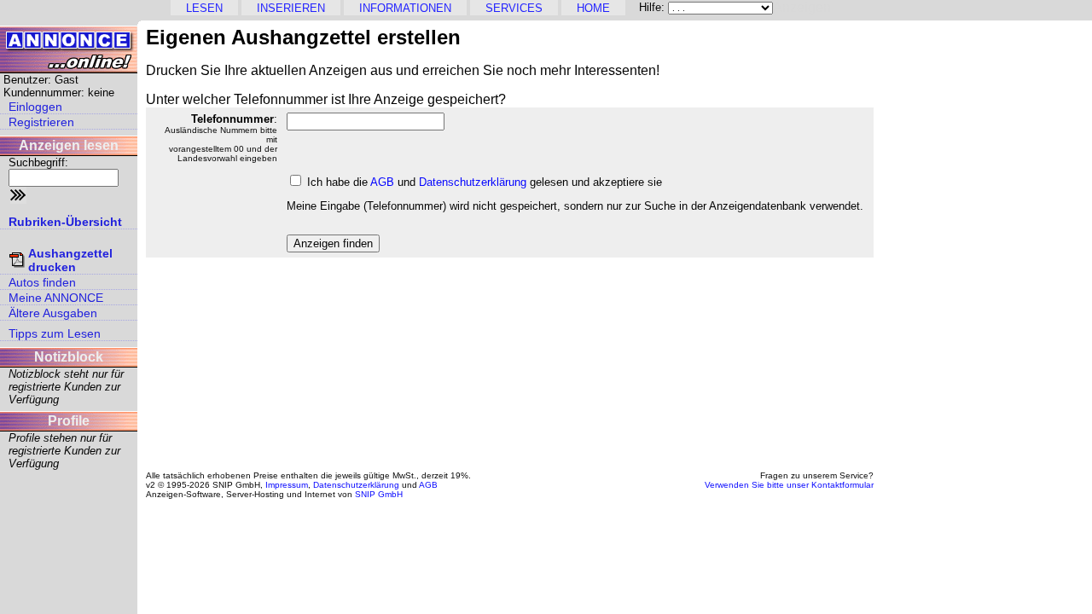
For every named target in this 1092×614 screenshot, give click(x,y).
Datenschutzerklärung (472, 182)
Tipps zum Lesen (55, 333)
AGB (382, 182)
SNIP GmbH (379, 494)
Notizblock (68, 357)
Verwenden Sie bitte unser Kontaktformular (789, 484)
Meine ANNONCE (56, 297)
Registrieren (41, 122)
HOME (593, 8)
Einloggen (35, 106)
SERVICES (514, 8)
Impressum (286, 484)
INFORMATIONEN (405, 8)
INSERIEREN (291, 8)
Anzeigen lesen (69, 145)
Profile (69, 421)
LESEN (204, 8)
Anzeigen (802, 7)
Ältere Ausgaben (53, 313)
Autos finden (42, 282)
